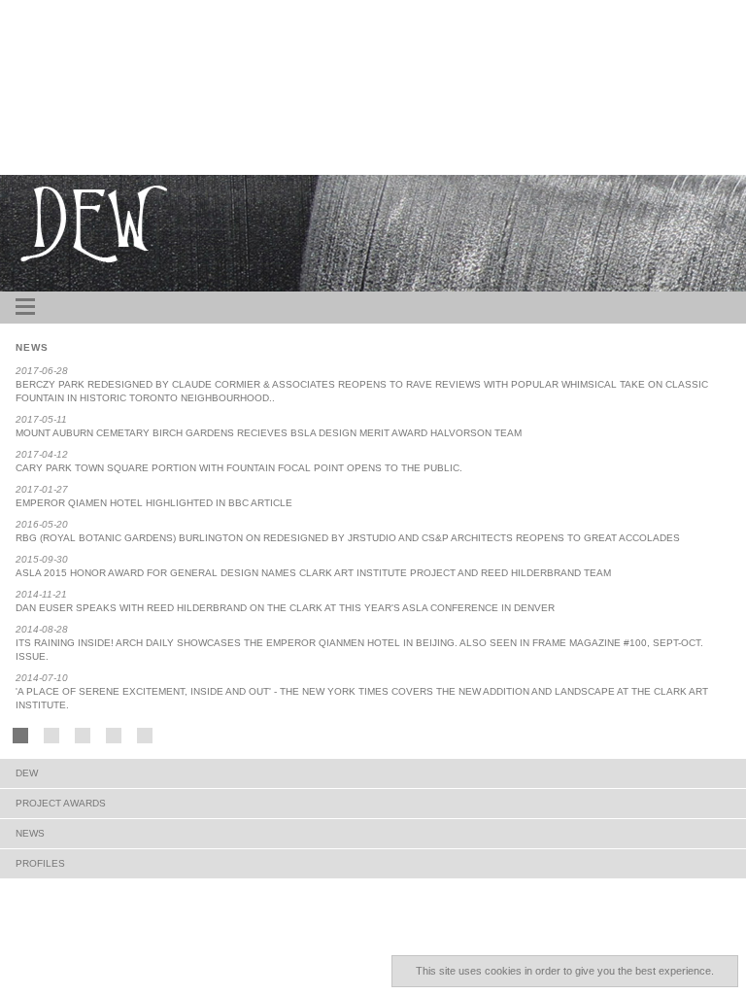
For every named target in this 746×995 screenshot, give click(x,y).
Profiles (40, 863)
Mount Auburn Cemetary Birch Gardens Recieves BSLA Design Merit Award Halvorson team (269, 433)
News (30, 833)
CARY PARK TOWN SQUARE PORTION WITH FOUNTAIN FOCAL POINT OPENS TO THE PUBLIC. (239, 468)
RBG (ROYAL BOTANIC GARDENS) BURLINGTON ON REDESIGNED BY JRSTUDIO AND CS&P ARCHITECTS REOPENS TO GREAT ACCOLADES (348, 537)
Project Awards (61, 803)
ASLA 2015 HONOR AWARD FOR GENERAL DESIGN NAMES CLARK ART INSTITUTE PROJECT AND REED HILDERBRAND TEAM (313, 572)
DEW (27, 773)
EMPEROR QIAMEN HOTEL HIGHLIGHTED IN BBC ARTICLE (154, 503)
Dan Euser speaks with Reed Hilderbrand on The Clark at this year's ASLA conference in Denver (285, 607)
